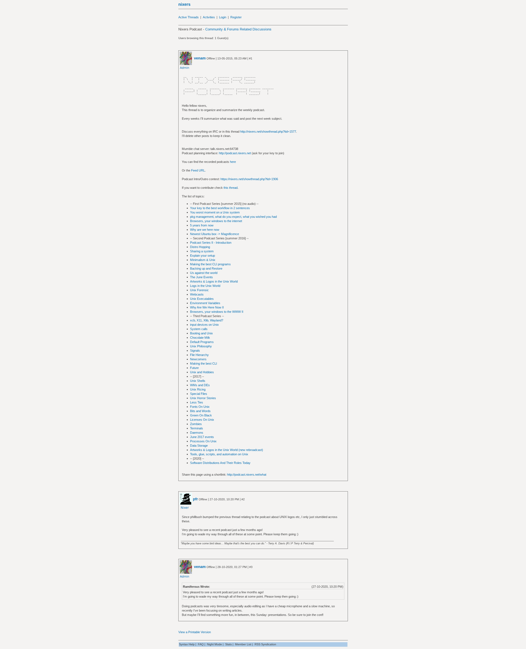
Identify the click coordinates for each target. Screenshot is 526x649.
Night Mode (214, 644)
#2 (243, 499)
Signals (195, 350)
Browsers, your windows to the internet (216, 221)
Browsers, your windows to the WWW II (216, 311)
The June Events (201, 277)
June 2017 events (202, 437)
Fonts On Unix (200, 406)
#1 (250, 58)
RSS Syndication (265, 644)
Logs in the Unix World (205, 285)
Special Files (198, 393)
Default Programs (202, 342)
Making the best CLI (203, 363)
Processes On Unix (203, 441)
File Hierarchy (199, 355)
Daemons (196, 432)
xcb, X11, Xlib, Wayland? (206, 320)
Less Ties (196, 402)
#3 (251, 567)
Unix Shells (197, 380)
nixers (184, 4)
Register (236, 17)
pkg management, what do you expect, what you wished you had (233, 216)
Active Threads (188, 17)
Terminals (196, 428)
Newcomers (198, 359)
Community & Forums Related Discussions (238, 29)
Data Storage (199, 445)
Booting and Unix (201, 333)
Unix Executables (202, 298)
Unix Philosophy (201, 346)
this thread (231, 187)
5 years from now (201, 225)
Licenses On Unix (202, 419)
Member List (243, 644)
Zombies (196, 424)
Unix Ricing (197, 389)
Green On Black (201, 415)
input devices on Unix (204, 324)
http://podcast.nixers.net (235, 153)
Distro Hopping (200, 247)
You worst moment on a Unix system (215, 212)
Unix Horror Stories (203, 398)
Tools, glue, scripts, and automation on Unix (219, 454)
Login (222, 17)
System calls (199, 329)
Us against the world (203, 273)
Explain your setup (202, 255)
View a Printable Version (194, 632)
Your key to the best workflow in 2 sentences (220, 208)
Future (194, 368)
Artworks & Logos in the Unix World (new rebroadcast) (226, 450)
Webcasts (197, 294)
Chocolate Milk (200, 337)
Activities (209, 17)
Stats (228, 644)
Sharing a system (202, 251)
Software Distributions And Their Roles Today (220, 463)
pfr (195, 499)
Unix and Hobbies (202, 372)
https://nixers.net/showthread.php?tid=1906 (249, 179)
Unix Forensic (199, 290)
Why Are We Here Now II (207, 307)
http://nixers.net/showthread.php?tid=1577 (268, 131)
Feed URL (198, 170)
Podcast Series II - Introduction (210, 242)
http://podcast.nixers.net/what (246, 474)
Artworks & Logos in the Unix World (214, 281)
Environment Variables (205, 303)
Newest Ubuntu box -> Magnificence (214, 234)
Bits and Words (200, 411)
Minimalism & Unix (202, 260)
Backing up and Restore (206, 268)
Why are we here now (204, 229)
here (233, 161)
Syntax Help (187, 644)
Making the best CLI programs (210, 264)
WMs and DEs (200, 385)
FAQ (201, 644)
